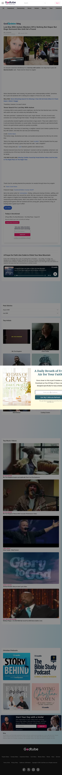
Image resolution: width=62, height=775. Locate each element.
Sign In (58, 3)
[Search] (45, 3)
